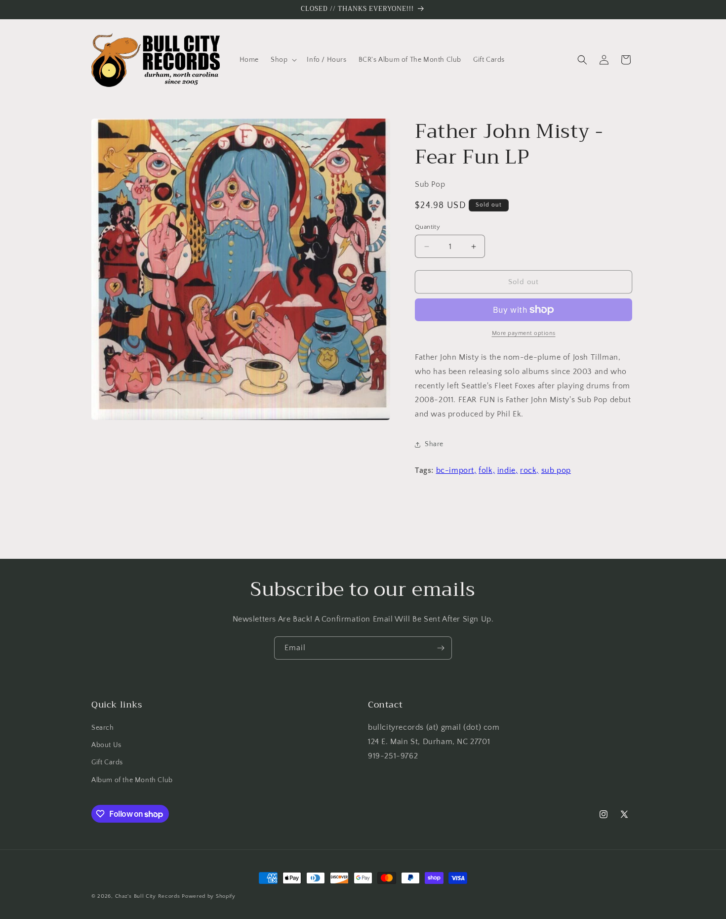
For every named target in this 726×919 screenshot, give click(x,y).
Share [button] (434, 444)
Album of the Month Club (132, 780)
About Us (106, 745)
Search (102, 728)
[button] (283, 59)
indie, (507, 470)
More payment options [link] (524, 333)
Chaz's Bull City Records (147, 896)
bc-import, (456, 470)
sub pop (556, 470)
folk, (487, 470)
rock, (529, 470)
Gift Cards (107, 762)
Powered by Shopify (209, 896)
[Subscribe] (440, 648)
